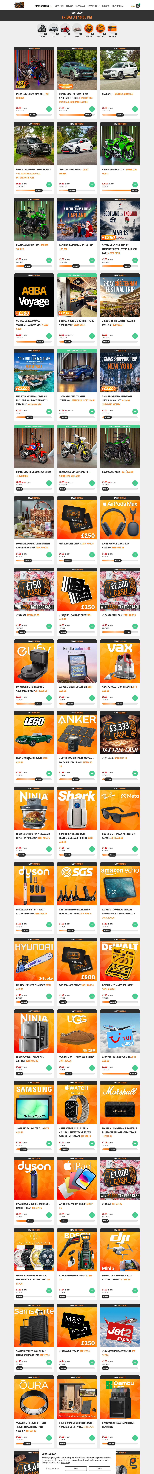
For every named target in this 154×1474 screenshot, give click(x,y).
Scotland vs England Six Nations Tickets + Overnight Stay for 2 (119, 249)
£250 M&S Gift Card (74, 1351)
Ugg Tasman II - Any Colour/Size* (76, 1058)
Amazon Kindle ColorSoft (75, 688)
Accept (76, 1468)
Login (133, 6)
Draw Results (80, 6)
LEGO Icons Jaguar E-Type (32, 760)
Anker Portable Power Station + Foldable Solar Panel (76, 762)
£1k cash (112, 1204)
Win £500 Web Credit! (76, 985)
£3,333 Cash (114, 758)
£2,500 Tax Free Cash (119, 615)
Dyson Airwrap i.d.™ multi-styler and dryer (31, 911)
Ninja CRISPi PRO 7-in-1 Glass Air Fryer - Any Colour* (33, 836)
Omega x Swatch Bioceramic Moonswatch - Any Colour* (33, 1279)
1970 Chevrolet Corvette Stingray (76, 398)
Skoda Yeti (117, 94)
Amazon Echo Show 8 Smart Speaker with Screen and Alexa (118, 913)
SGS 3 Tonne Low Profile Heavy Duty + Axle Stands (75, 911)
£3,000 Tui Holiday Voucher (119, 1058)
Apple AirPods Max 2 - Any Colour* (115, 545)
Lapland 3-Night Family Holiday (76, 247)
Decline (99, 1468)
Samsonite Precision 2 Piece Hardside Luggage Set (33, 1353)
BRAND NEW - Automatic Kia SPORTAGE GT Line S (76, 98)
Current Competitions (42, 6)
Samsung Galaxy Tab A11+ (32, 1130)
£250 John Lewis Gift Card (75, 617)
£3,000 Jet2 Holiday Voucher (118, 1353)
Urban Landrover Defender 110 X (33, 173)
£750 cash (27, 615)
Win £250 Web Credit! (76, 543)
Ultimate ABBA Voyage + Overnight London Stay (32, 324)
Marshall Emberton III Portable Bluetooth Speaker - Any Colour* (119, 1132)
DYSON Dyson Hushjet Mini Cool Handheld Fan (33, 1206)
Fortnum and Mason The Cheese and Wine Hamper (33, 545)
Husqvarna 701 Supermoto (74, 474)
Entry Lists (69, 6)
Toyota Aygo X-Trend (73, 171)
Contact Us (105, 6)
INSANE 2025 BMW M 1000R (32, 96)
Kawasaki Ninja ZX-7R (119, 171)
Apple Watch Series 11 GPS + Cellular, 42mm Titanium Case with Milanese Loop (75, 1132)
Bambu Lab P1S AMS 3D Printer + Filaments (119, 1424)
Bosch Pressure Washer (75, 1277)
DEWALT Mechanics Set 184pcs (117, 987)
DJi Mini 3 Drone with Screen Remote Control (117, 1277)
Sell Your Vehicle (117, 6)
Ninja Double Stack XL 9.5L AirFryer (30, 1058)
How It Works (92, 6)
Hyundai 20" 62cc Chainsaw (33, 987)
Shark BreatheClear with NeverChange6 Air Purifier (76, 838)
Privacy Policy (65, 1462)
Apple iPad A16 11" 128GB (76, 1206)
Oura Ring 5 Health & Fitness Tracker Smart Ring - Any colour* (31, 1426)
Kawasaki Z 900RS (117, 472)
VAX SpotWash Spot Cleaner (119, 688)
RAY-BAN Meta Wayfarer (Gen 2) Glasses (118, 836)
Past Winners (59, 6)
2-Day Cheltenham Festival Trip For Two (118, 322)
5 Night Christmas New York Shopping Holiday (117, 400)
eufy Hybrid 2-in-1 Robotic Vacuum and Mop (31, 688)
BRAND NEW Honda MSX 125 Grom (33, 474)
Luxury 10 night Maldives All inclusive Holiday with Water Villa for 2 (32, 400)
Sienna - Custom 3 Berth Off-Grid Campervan (76, 322)
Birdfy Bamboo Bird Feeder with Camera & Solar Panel (76, 1424)
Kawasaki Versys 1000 (32, 247)
